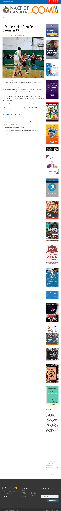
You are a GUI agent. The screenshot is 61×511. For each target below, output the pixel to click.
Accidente (48, 455)
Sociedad (24, 492)
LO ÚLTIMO (33, 493)
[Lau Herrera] (52, 373)
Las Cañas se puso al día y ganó (10, 124)
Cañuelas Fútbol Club (50, 459)
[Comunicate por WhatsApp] (52, 134)
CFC (47, 461)
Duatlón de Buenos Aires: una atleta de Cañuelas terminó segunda (18, 121)
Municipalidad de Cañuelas (52, 467)
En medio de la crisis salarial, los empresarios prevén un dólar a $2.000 (52, 425)
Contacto (34, 495)
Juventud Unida (49, 465)
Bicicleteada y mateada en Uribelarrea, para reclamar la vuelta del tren (19, 130)
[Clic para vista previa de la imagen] (23, 57)
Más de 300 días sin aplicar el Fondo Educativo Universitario (51, 418)
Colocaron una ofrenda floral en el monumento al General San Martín (52, 414)
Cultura (24, 496)
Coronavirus (52, 461)
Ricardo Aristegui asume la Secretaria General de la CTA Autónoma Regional (52, 422)
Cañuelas (48, 457)
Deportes (5, 35)
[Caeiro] (52, 335)
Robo (47, 474)
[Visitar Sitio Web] (52, 149)
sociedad (52, 474)
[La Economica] (52, 111)
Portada (24, 490)
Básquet (54, 455)
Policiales (48, 472)
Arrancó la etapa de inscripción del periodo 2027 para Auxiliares (51, 429)
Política (53, 472)
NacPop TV (34, 491)
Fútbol (53, 463)
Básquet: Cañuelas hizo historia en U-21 (12, 118)
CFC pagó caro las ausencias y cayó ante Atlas (13, 127)
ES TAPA (33, 492)
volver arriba (6, 134)
